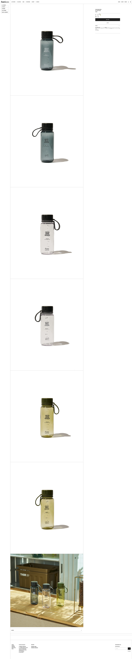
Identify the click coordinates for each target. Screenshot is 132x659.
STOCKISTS (13, 645)
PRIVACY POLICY (14, 647)
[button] (107, 23)
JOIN (129, 648)
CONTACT (13, 644)
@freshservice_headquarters (34, 647)
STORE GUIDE (13, 646)
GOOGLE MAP (24, 648)
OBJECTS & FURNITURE (5, 12)
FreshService (3, 6)
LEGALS (13, 648)
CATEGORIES (3, 8)
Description (96, 25)
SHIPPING (12, 630)
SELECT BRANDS (4, 10)
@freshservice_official (33, 646)
